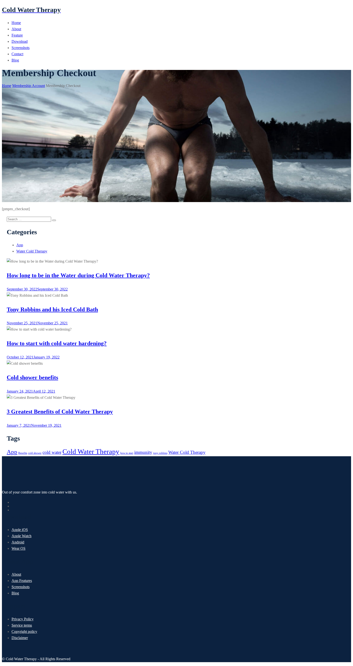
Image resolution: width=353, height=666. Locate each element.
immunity (143, 452)
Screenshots (21, 48)
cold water (52, 452)
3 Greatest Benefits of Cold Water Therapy (60, 411)
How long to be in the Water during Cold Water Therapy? (78, 275)
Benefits (22, 453)
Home (16, 23)
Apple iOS (20, 530)
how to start (126, 453)
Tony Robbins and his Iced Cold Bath (52, 309)
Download (20, 41)
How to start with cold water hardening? (57, 343)
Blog (15, 60)
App (19, 245)
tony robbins (160, 453)
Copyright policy (24, 631)
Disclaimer (20, 638)
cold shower (35, 453)
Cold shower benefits (32, 377)
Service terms (22, 625)
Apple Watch (21, 536)
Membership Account (28, 86)
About (16, 29)
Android (18, 542)
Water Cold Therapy (31, 251)
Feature (17, 35)
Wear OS (18, 548)
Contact (17, 54)
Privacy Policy (23, 619)
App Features (22, 581)
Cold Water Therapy (90, 451)
